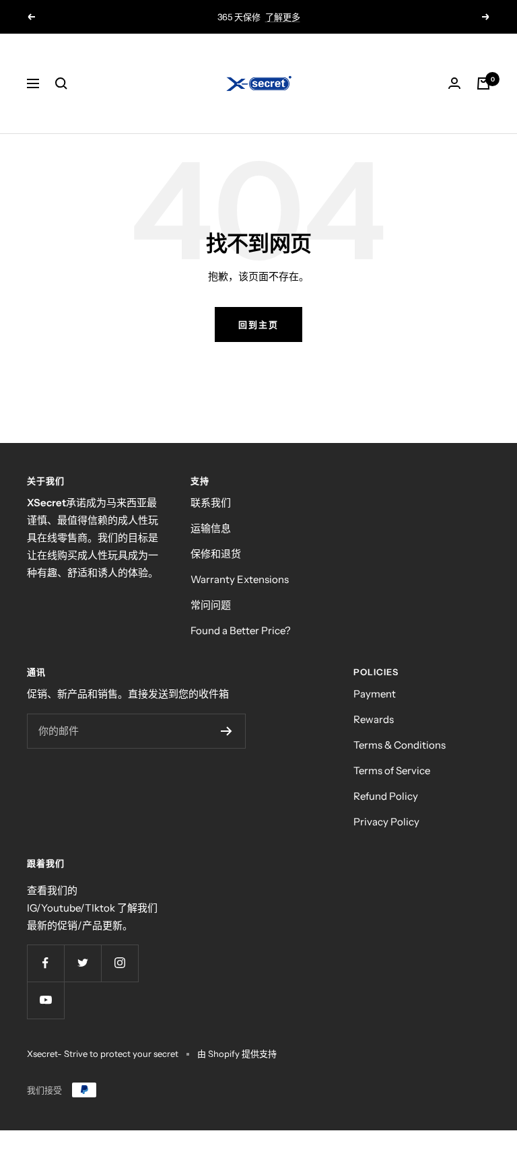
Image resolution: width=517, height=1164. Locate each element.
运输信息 (211, 528)
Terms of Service (391, 770)
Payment (374, 693)
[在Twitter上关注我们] (82, 963)
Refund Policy (385, 796)
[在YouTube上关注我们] (45, 1000)
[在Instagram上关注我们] (119, 963)
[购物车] (483, 83)
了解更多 (282, 16)
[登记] (226, 731)
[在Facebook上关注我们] (45, 963)
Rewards (373, 719)
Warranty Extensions (240, 579)
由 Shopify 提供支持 (237, 1053)
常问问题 (211, 604)
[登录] (454, 83)
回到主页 (258, 324)
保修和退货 (216, 553)
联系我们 (211, 502)
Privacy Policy (386, 821)
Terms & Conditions (399, 745)
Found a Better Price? (241, 630)
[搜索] (61, 83)
